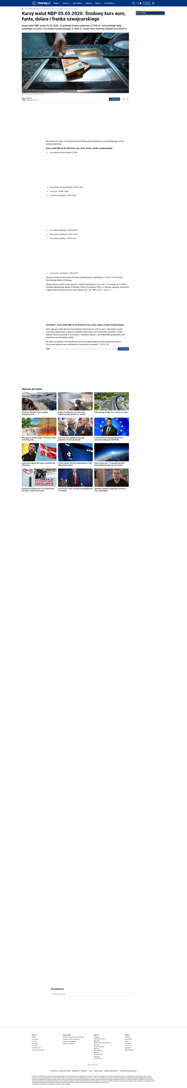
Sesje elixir (127, 1043)
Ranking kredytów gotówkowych (102, 1042)
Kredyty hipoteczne (99, 1046)
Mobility (89, 3)
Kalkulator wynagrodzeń (69, 1041)
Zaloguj (146, 3)
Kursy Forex (128, 1045)
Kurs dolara (35, 1045)
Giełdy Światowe (129, 1050)
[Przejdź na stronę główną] (34, 5)
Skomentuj (115, 99)
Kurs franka (35, 1043)
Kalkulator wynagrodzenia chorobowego (73, 1037)
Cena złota (128, 1037)
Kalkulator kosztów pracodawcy (71, 1039)
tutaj (68, 1084)
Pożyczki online (98, 1050)
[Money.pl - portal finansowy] (45, 3)
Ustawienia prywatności (127, 1071)
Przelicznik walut (36, 1048)
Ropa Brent (128, 1048)
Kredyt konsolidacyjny (99, 1039)
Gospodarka (108, 3)
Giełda (55, 3)
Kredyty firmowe (98, 1054)
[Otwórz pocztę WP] (133, 3)
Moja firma (77, 3)
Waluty (65, 3)
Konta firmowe (98, 1058)
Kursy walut (35, 1039)
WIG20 (126, 1041)
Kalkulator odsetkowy (68, 1043)
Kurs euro (34, 1041)
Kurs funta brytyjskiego (38, 1050)
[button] (139, 3)
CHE (27, 98)
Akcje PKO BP (128, 1039)
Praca (97, 3)
